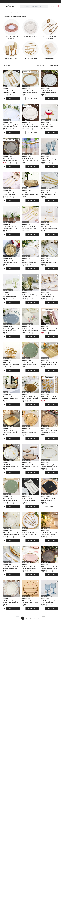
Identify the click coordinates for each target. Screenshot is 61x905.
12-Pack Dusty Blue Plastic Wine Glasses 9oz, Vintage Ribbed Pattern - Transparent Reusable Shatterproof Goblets (49, 602)
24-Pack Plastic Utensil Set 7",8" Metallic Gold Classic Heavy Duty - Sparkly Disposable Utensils (48, 194)
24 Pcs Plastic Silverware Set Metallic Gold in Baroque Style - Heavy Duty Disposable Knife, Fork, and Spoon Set (11, 92)
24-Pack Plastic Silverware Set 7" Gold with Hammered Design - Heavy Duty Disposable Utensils (49, 262)
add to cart (13, 98)
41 (38, 618)
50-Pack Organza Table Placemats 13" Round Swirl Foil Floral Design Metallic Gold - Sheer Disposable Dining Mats (49, 398)
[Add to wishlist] (18, 71)
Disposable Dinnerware (17, 13)
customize (50, 506)
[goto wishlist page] (54, 7)
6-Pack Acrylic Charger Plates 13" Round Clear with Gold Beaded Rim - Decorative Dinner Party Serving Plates (30, 262)
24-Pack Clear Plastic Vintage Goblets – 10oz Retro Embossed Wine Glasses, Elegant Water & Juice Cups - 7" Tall (11, 228)
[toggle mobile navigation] (3, 7)
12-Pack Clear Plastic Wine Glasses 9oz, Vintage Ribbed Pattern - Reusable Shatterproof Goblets (49, 534)
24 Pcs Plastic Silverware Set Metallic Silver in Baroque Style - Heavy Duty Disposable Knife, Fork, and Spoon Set (30, 500)
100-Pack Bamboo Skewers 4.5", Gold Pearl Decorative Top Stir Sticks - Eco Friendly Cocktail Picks (11, 364)
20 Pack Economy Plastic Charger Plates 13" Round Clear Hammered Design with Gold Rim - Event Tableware (49, 568)
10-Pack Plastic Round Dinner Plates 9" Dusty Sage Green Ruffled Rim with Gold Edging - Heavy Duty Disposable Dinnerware (30, 364)
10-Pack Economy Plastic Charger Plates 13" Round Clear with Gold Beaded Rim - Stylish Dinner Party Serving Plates (11, 126)
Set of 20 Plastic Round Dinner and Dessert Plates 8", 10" (11, 466)
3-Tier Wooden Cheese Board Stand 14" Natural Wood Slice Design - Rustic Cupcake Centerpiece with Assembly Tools (30, 466)
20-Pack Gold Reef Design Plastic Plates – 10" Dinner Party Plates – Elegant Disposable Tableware (30, 398)
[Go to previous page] (17, 618)
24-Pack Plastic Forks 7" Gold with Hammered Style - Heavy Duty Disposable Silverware (49, 330)
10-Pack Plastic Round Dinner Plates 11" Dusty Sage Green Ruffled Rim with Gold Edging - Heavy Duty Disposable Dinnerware (11, 500)
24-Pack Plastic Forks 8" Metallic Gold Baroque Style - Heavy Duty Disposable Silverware (11, 568)
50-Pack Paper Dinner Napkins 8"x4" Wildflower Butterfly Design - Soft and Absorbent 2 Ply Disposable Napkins (30, 330)
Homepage (6, 13)
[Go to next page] (43, 618)
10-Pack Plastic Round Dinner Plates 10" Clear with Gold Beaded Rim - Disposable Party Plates (10, 160)
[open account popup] (51, 7)
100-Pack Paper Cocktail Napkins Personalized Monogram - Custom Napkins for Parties (49, 500)
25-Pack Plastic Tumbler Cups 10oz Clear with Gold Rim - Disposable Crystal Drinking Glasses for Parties (30, 160)
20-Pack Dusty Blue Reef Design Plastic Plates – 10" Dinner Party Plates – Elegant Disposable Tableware (11, 330)
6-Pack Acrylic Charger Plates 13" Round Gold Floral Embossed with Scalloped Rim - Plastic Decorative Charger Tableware (29, 432)
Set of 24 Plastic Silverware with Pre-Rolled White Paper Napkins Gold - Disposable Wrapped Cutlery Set (49, 296)
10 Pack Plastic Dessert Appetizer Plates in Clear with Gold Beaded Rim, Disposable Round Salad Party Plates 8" (11, 534)
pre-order (33, 98)
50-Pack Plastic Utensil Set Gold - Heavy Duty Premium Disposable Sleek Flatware (29, 534)
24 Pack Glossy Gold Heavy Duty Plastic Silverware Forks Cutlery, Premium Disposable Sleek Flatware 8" (11, 194)
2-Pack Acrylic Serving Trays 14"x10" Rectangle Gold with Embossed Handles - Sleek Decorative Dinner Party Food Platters (10, 432)
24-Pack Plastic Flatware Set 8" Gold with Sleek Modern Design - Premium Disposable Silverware (30, 228)
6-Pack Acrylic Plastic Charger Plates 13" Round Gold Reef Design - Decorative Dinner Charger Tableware (11, 262)
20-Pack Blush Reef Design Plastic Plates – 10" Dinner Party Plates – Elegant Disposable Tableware (30, 568)
